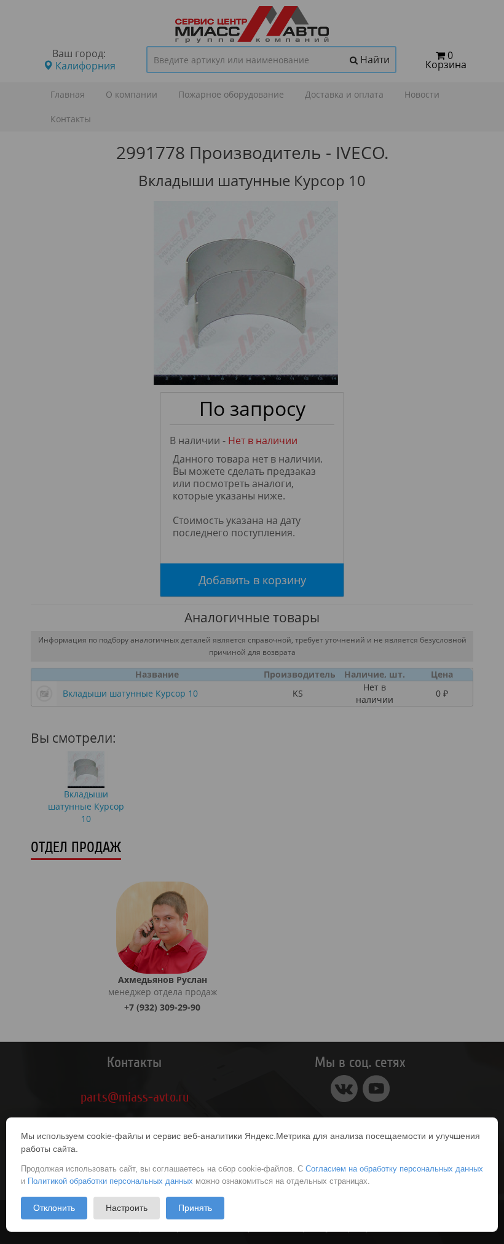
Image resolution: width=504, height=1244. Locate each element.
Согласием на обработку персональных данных (394, 1168)
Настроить (127, 1208)
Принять (195, 1208)
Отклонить (54, 1208)
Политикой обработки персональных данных (110, 1181)
